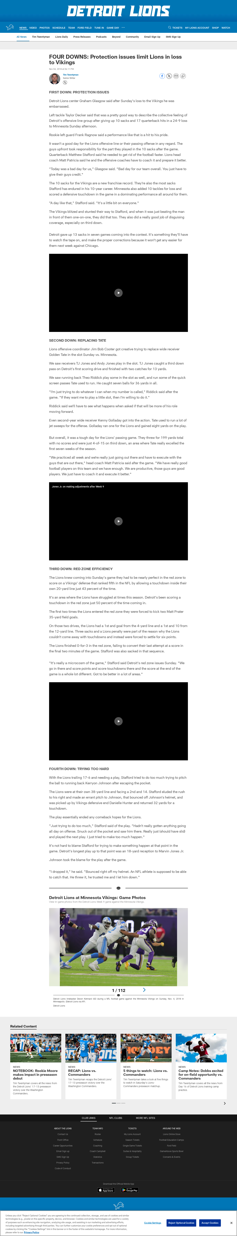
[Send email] (176, 77)
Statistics (97, 1157)
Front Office (62, 1140)
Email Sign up (62, 1151)
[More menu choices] (123, 27)
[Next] (144, 990)
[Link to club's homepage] (10, 27)
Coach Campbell (97, 1151)
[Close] (231, 1223)
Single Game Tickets (132, 1145)
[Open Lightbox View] (118, 959)
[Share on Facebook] (162, 77)
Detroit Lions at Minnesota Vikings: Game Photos (97, 897)
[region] (118, 1223)
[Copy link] (183, 76)
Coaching (97, 1145)
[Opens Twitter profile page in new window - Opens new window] (65, 82)
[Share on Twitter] (169, 77)
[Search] (169, 27)
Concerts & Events (171, 1157)
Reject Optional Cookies (181, 1222)
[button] (118, 293)
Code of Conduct (63, 1168)
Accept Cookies (210, 1222)
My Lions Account (132, 1134)
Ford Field (171, 1145)
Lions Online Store (171, 1134)
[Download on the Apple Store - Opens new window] (106, 1190)
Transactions (98, 1162)
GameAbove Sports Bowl (171, 1151)
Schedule (97, 1140)
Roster (98, 1134)
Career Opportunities (63, 1145)
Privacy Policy (62, 1162)
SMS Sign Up (63, 1157)
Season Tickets (132, 1140)
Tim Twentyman (70, 74)
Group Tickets (132, 1157)
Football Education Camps (171, 1140)
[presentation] (225, 1104)
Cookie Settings (152, 1222)
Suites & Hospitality (132, 1151)
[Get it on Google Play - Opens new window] (129, 1192)
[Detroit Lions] (118, 1206)
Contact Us (63, 1134)
